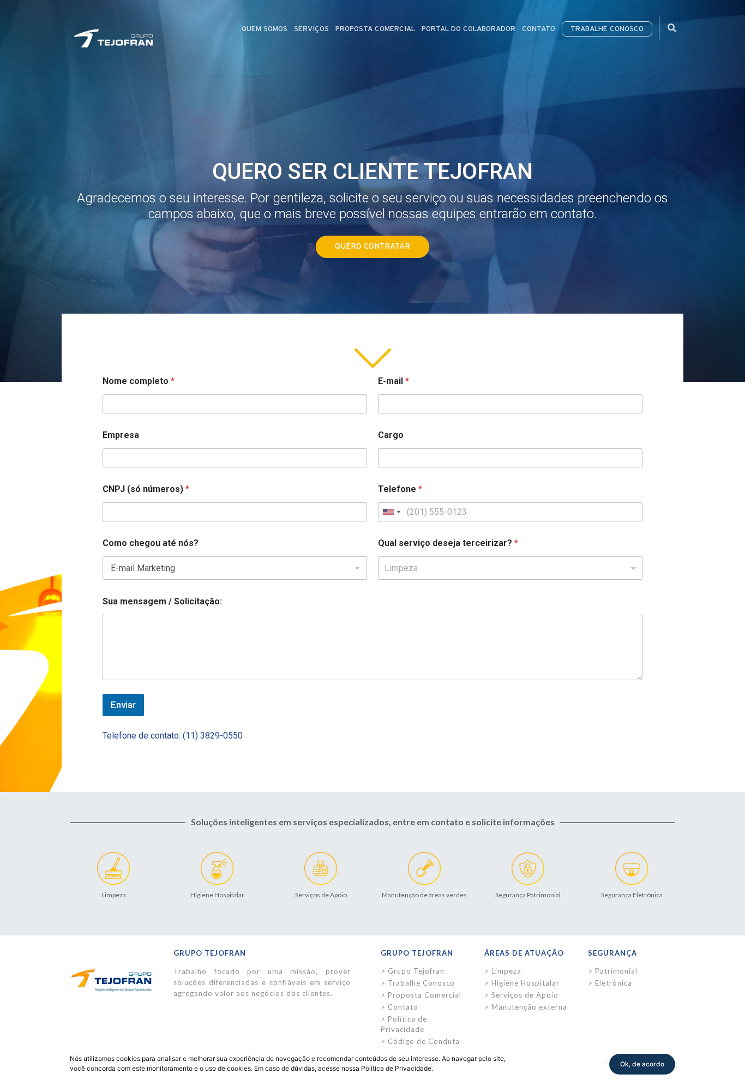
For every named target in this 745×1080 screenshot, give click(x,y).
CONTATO (538, 29)
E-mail (393, 381)
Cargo (391, 435)
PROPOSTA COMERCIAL (375, 29)
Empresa (121, 435)
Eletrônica (613, 983)
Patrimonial (616, 971)
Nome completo (139, 381)
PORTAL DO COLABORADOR (468, 29)
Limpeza (506, 971)
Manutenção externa (529, 1007)
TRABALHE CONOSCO (607, 29)
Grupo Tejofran (416, 971)
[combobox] (391, 511)
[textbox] (507, 568)
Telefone (400, 489)
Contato (403, 1007)
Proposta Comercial (424, 995)
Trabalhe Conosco (421, 983)
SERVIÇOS (311, 29)
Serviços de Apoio (524, 995)
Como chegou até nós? (151, 543)
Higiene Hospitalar (525, 983)
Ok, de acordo (642, 1064)
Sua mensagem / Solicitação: (162, 601)
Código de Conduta (424, 1041)
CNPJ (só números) (146, 489)
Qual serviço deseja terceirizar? (448, 543)
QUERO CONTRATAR (372, 246)
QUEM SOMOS (264, 29)
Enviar (123, 704)
